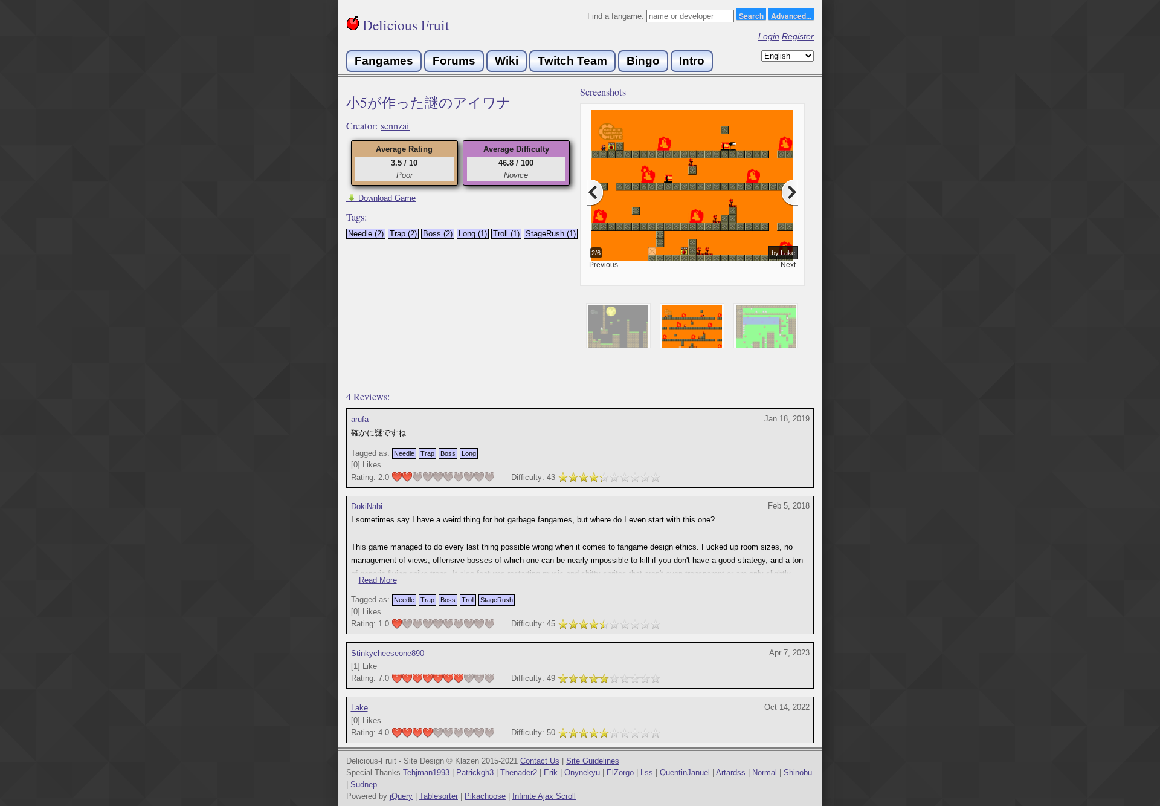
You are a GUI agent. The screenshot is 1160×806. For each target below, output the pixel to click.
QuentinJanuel (685, 772)
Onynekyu (582, 772)
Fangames (384, 60)
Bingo (643, 60)
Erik (551, 772)
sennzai (395, 125)
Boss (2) (438, 233)
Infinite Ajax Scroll (544, 796)
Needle (404, 453)
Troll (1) (506, 233)
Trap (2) (403, 233)
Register (798, 36)
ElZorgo (620, 772)
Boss (448, 453)
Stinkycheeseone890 (387, 653)
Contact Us (539, 760)
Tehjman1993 (426, 772)
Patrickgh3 (475, 772)
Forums (454, 60)
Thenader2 (518, 772)
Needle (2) (366, 233)
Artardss (731, 772)
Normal (764, 772)
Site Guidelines (592, 760)
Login (768, 36)
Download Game (381, 198)
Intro (691, 60)
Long (469, 453)
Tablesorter (438, 796)
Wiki (506, 60)
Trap (427, 453)
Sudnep (363, 784)
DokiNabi (366, 506)
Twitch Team (572, 60)
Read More (378, 580)
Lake (359, 707)
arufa (360, 419)
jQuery (401, 796)
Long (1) (473, 233)
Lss (646, 772)
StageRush (496, 599)
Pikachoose (485, 796)
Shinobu (798, 772)
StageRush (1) (551, 233)
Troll (468, 599)
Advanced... (791, 15)
